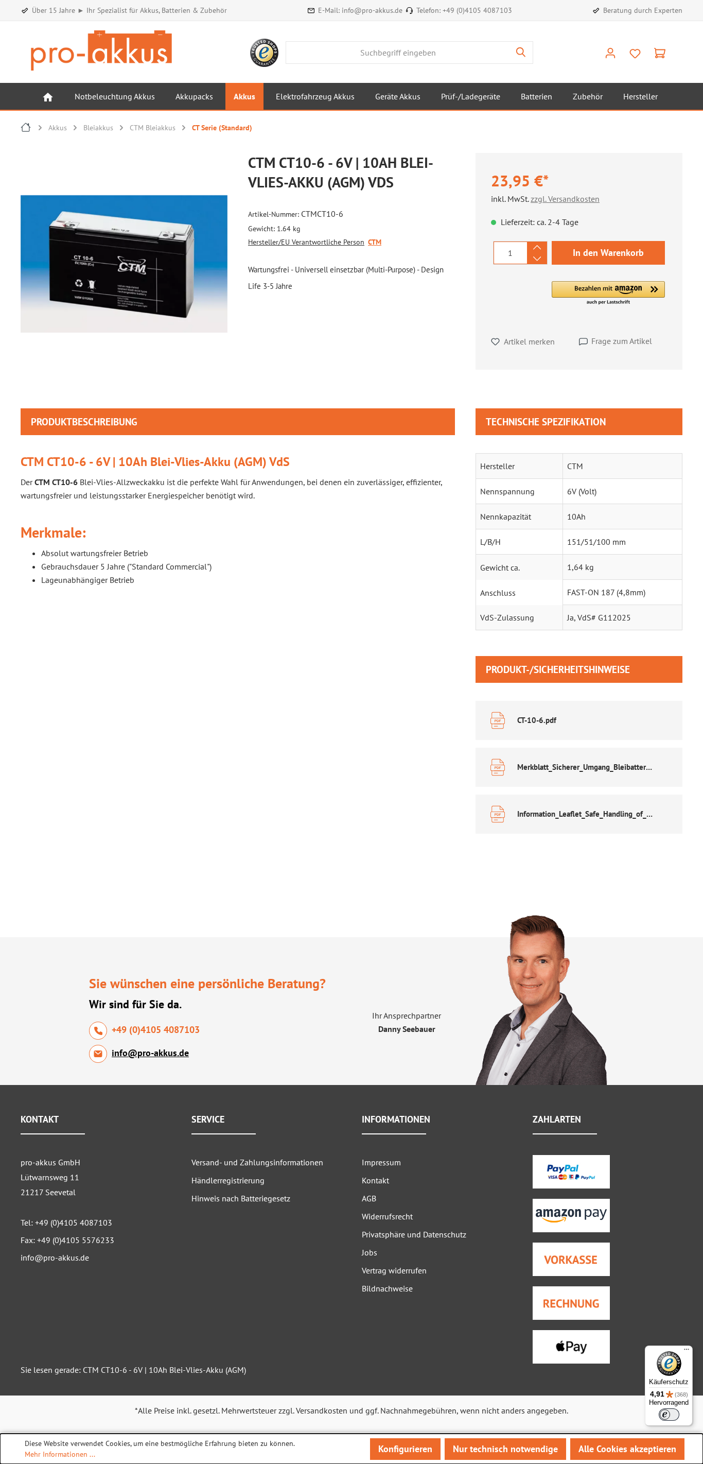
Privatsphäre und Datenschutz (414, 1234)
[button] (608, 293)
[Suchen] (521, 52)
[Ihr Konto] (610, 52)
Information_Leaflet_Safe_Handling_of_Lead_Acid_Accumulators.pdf (585, 814)
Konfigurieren (405, 1449)
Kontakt (375, 1180)
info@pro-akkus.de (372, 10)
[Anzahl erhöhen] (537, 247)
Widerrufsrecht (387, 1216)
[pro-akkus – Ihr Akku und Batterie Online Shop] (101, 50)
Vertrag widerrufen (394, 1270)
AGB (369, 1198)
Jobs (369, 1252)
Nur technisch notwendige (505, 1449)
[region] (129, 266)
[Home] (47, 96)
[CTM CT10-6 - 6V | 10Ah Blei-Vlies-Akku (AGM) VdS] (124, 264)
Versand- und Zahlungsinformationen (257, 1162)
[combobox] (397, 52)
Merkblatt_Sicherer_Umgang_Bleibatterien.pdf (585, 767)
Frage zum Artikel (621, 341)
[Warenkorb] (659, 52)
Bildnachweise (387, 1288)
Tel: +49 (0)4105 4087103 (66, 1222)
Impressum (381, 1162)
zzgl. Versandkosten (565, 199)
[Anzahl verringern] (537, 258)
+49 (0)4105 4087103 (477, 10)
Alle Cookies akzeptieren (627, 1449)
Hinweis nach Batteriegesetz (240, 1198)
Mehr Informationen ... (60, 1454)
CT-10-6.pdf (536, 720)
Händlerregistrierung (228, 1180)
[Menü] (686, 1352)
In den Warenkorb (608, 253)
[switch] (669, 1414)
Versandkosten (321, 1410)
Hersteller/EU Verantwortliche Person (306, 242)
